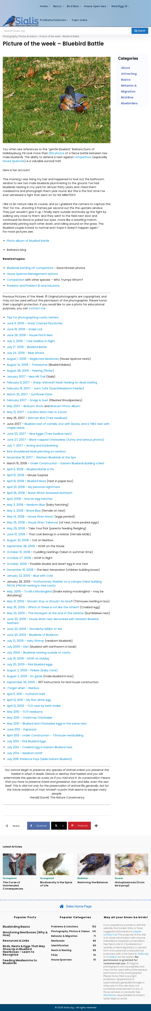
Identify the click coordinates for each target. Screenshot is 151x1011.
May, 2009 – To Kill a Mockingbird (29, 591)
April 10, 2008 (15, 475)
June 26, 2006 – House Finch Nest (30, 335)
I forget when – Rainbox (23, 688)
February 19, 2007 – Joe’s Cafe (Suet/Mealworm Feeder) (45, 388)
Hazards (119, 878)
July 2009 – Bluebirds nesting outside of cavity (38, 653)
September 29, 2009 (21, 682)
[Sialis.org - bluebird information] (20, 21)
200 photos (56, 153)
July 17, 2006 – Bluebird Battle (27, 347)
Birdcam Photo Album (65, 406)
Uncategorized (10, 878)
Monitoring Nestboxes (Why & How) (25, 933)
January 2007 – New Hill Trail (26, 377)
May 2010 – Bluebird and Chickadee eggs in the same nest (47, 724)
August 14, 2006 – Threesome (27, 365)
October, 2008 (17, 564)
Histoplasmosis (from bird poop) (130, 883)
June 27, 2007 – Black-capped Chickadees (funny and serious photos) (55, 440)
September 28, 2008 (21, 546)
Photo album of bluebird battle (28, 241)
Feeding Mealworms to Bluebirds (20, 961)
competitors (82, 157)
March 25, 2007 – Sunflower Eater (29, 394)
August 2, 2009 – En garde (24, 676)
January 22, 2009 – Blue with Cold (30, 576)
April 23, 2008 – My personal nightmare (33, 487)
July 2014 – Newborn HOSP (24, 753)
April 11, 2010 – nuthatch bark (26, 694)
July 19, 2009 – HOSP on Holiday (28, 658)
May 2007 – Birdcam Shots (25, 406)
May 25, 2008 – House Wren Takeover (32, 522)
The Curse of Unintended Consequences (13, 885)
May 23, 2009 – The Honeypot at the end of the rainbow (46, 613)
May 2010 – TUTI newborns (25, 712)
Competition (15, 280)
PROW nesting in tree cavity (36, 586)
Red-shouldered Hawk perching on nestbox (36, 451)
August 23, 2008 (18, 540)
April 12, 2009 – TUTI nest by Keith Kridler (34, 706)
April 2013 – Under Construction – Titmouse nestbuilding (45, 735)
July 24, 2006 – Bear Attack (25, 353)
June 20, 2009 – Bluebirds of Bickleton (32, 635)
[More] (96, 826)
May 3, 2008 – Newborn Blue (26, 505)
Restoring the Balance (92, 882)
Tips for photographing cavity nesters (33, 317)
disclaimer (109, 995)
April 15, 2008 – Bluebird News (26, 481)
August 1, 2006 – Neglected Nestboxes (33, 359)
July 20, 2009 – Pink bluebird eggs (29, 664)
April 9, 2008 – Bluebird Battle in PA (30, 469)
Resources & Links (16, 941)
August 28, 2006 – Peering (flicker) (30, 371)
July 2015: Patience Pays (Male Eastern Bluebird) (39, 759)
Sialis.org (143, 953)
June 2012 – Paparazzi (21, 729)
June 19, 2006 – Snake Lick (24, 329)
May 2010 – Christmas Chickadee (29, 718)
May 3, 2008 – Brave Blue (24, 511)
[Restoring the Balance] (94, 864)
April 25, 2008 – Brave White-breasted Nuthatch (39, 493)
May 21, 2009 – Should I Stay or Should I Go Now (39, 601)
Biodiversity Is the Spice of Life (56, 883)
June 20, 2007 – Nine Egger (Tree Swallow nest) (39, 434)
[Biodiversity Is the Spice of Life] (57, 864)
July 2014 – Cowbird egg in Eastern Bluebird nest (39, 747)
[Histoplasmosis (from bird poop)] (131, 864)
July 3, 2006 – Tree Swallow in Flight (31, 341)
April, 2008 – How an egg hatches (29, 499)
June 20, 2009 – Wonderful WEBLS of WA (34, 629)
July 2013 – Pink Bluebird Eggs (26, 741)
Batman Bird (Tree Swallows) (47, 418)
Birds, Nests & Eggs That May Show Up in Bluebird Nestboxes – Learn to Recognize (24, 950)
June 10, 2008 (16, 534)
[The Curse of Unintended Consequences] (19, 864)
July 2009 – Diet (18, 647)
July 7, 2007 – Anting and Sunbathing (32, 446)
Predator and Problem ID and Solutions (33, 286)
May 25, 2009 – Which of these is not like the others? (43, 607)
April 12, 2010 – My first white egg (29, 700)
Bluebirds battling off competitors (30, 268)
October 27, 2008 (19, 558)
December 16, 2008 (20, 570)
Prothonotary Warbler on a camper (58, 582)
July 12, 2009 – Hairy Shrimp (25, 641)
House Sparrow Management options (32, 274)
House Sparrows (13, 161)
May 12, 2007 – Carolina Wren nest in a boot (37, 412)
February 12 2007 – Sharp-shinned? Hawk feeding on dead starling (52, 382)
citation (113, 957)
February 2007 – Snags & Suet (27, 400)
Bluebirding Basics (16, 927)
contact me (37, 308)
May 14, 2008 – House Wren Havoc (30, 517)
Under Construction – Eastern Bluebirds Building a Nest (67, 463)
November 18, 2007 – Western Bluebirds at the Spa (41, 457)
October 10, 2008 (18, 552)
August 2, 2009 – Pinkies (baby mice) (32, 670)
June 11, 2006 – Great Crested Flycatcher (35, 323)
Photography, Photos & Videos (20, 36)
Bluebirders (82, 878)
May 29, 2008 (16, 528)
